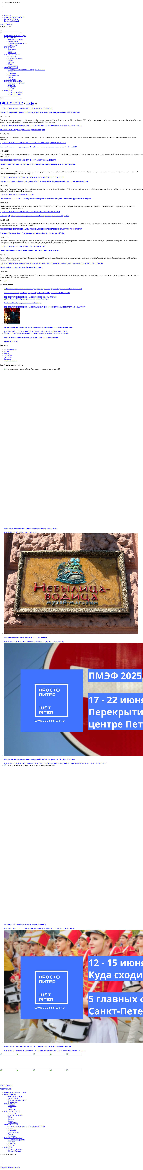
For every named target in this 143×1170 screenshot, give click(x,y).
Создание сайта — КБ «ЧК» (10, 1167)
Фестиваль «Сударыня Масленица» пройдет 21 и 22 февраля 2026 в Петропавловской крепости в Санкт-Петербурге (44, 181)
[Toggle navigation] (1, 30)
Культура (11, 85)
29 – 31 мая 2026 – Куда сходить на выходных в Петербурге (22, 130)
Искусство (12, 87)
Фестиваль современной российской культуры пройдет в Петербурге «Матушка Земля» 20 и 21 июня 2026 (40, 112)
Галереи (11, 62)
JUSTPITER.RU (5, 26)
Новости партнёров (15, 92)
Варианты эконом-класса (17, 43)
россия (6, 351)
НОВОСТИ (8, 90)
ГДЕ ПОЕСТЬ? (9, 47)
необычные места (10, 361)
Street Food (12, 53)
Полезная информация (16, 83)
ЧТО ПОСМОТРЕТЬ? (12, 55)
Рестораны (12, 49)
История (11, 88)
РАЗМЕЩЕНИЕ (10, 38)
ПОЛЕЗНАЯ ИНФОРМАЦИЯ (15, 36)
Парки (10, 64)
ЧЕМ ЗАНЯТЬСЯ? (11, 68)
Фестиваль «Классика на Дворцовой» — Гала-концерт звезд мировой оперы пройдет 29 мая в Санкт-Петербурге (38, 327)
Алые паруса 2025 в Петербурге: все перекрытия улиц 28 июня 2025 (25, 924)
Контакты (7, 15)
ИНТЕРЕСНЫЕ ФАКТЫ (13, 81)
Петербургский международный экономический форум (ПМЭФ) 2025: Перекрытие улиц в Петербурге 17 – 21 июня (39, 759)
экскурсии (8, 357)
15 (5, 281)
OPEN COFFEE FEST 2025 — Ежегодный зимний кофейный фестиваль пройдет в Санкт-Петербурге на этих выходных (45, 199)
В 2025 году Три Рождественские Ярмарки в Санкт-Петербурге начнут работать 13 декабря (34, 216)
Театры (11, 77)
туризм (6, 353)
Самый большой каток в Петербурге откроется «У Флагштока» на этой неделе (30, 250)
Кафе (10, 51)
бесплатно (8, 359)
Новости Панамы (14, 94)
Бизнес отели (13, 41)
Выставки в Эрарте (11, 19)
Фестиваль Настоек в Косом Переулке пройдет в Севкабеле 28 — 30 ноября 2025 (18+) (32, 233)
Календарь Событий (11, 21)
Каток (10, 71)
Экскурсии (12, 73)
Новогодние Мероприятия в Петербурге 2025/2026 (26, 70)
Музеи (10, 60)
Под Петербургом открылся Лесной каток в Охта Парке (21, 267)
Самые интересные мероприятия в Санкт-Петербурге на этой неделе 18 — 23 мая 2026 (30, 528)
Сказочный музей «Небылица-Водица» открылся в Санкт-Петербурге (25, 637)
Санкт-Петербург (10, 349)
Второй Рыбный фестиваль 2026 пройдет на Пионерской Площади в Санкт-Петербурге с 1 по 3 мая (38, 164)
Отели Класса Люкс (15, 39)
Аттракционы (13, 66)
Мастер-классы (13, 75)
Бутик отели (12, 45)
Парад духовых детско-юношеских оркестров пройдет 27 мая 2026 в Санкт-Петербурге (31, 337)
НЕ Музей (12, 56)
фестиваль (8, 355)
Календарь (12, 79)
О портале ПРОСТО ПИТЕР (14, 17)
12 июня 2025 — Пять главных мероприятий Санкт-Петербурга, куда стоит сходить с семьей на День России (37, 1046)
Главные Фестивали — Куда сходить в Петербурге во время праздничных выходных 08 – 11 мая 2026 (38, 147)
